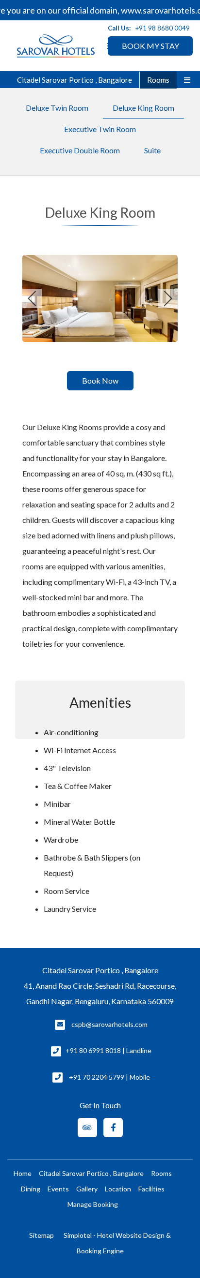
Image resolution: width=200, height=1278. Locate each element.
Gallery (87, 1189)
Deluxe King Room (143, 107)
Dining (30, 1189)
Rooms (158, 79)
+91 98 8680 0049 (162, 28)
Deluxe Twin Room (57, 107)
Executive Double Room (80, 150)
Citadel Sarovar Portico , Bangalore (74, 79)
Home (23, 1173)
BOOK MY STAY (150, 45)
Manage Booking (92, 1204)
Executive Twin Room (100, 129)
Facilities (151, 1189)
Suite (152, 150)
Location (118, 1189)
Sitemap (41, 1235)
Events (58, 1189)
